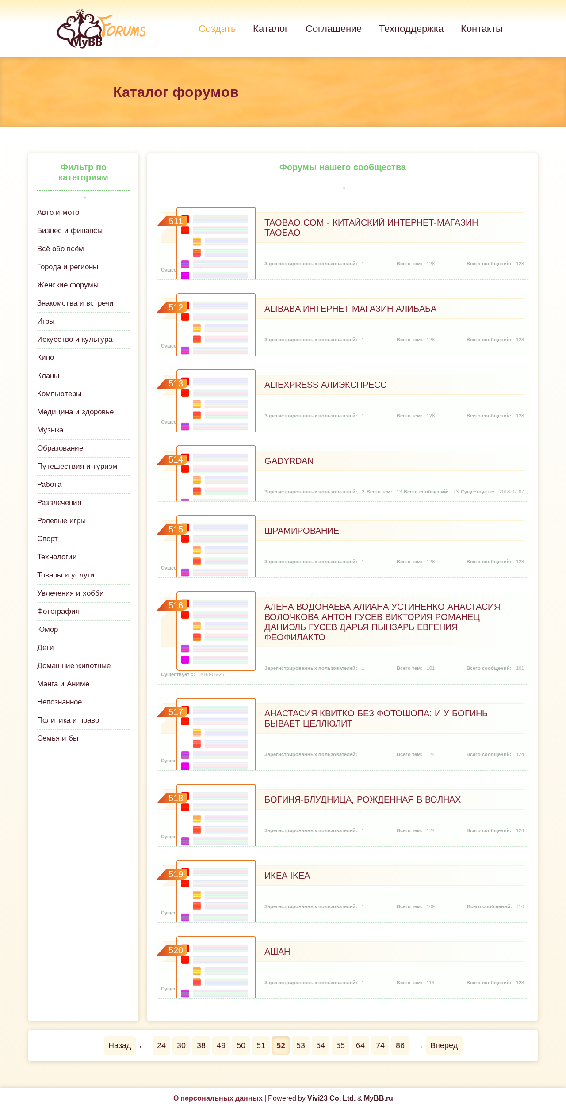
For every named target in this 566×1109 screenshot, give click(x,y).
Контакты (482, 28)
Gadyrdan (289, 461)
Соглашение (334, 28)
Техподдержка (411, 28)
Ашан (277, 951)
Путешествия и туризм (77, 466)
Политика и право (68, 720)
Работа (49, 484)
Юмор (47, 629)
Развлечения (59, 502)
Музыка (50, 430)
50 (241, 1045)
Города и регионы (67, 267)
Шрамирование (301, 530)
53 (300, 1045)
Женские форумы (68, 285)
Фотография (58, 611)
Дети (45, 647)
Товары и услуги (66, 575)
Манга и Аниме (63, 684)
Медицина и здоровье (75, 412)
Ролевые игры (61, 520)
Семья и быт (59, 738)
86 (400, 1045)
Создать (217, 28)
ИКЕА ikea (287, 875)
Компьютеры (59, 394)
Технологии (57, 557)
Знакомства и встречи (75, 303)
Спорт (47, 539)
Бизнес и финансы (70, 230)
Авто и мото (58, 212)
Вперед (444, 1045)
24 (161, 1045)
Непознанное (59, 702)
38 (201, 1045)
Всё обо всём (60, 249)
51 (260, 1045)
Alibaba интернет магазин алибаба (350, 309)
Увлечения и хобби (70, 593)
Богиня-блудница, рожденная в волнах (362, 799)
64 (360, 1045)
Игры (45, 321)
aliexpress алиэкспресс (325, 385)
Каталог (270, 28)
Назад (119, 1045)
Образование (60, 448)
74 (380, 1045)
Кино (45, 357)
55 (340, 1045)
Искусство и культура (74, 339)
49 (221, 1045)
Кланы (48, 375)
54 (320, 1045)
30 (181, 1045)
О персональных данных (218, 1098)
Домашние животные (74, 666)
